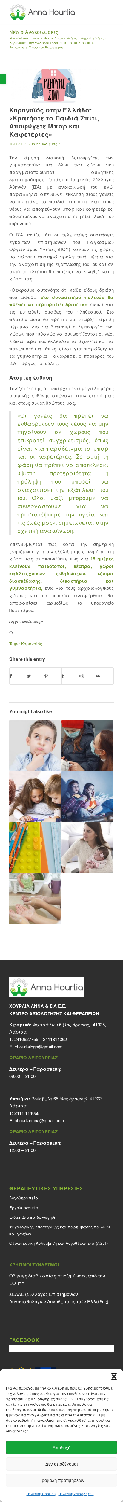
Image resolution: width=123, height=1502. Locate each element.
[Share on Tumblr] (70, 676)
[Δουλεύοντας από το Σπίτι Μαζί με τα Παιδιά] (87, 847)
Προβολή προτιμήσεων (61, 1480)
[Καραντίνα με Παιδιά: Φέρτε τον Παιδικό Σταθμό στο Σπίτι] (35, 796)
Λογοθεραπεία (23, 1198)
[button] (3, 79)
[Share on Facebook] (18, 676)
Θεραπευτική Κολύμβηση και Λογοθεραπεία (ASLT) (58, 1243)
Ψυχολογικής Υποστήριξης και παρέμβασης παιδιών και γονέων (59, 1230)
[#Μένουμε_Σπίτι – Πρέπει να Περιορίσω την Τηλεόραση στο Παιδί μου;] (87, 796)
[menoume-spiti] (54, 86)
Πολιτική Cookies (41, 1493)
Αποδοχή (61, 1447)
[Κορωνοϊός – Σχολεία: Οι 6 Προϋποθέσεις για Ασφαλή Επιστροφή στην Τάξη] (35, 847)
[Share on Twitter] (35, 676)
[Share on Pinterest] (52, 676)
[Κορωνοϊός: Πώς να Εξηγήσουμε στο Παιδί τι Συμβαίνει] (87, 745)
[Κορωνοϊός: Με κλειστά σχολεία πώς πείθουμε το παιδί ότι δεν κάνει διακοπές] (35, 745)
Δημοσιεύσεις (48, 143)
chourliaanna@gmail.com (39, 1120)
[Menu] (105, 12)
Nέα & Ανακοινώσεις (33, 31)
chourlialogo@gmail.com (39, 1046)
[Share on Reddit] (87, 676)
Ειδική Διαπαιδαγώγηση (32, 1217)
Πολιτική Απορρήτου (76, 1493)
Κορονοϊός (31, 643)
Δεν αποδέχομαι (61, 1463)
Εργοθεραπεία (24, 1207)
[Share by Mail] (104, 676)
